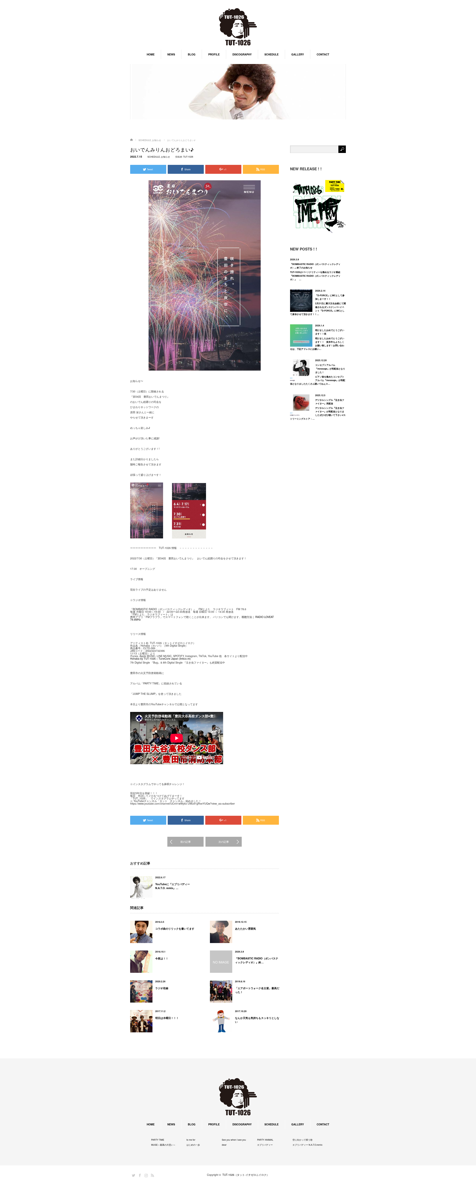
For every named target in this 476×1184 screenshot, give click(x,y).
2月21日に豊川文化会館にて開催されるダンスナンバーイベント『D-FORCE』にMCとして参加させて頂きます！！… (318, 309)
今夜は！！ (161, 958)
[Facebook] (139, 1174)
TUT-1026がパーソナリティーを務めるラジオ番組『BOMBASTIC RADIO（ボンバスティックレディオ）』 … (315, 275)
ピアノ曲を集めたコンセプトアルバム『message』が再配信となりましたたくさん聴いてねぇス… (317, 380)
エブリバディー (265, 1145)
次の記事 (223, 841)
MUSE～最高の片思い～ (163, 1145)
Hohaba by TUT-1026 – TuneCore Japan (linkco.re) (160, 658)
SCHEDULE (271, 54)
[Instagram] (145, 1174)
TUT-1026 (188, 156)
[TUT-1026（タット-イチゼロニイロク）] (238, 27)
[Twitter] (133, 1174)
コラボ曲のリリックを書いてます (174, 928)
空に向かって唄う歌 (302, 1140)
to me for (190, 1140)
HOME (151, 54)
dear (224, 1145)
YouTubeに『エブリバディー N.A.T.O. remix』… (172, 886)
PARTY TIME (157, 1140)
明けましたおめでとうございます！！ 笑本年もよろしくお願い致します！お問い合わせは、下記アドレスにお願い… (317, 344)
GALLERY (297, 54)
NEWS (171, 54)
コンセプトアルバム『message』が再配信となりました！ (330, 368)
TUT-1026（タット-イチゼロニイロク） (245, 1175)
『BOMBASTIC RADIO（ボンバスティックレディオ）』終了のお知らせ (315, 265)
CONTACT (323, 54)
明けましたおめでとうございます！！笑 (329, 331)
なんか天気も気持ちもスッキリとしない (257, 1020)
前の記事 (185, 841)
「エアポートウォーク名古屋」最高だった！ (257, 990)
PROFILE (214, 54)
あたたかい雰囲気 (245, 928)
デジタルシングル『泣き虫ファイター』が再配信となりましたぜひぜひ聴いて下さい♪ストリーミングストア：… (318, 413)
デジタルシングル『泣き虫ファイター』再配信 (329, 401)
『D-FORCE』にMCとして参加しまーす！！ (330, 297)
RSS (152, 1174)
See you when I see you (234, 1140)
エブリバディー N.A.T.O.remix (307, 1145)
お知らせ (165, 156)
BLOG (191, 54)
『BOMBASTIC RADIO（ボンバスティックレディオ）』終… (256, 960)
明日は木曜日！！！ (167, 1018)
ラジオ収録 (161, 988)
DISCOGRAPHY (242, 54)
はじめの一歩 (193, 1145)
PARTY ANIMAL (265, 1140)
